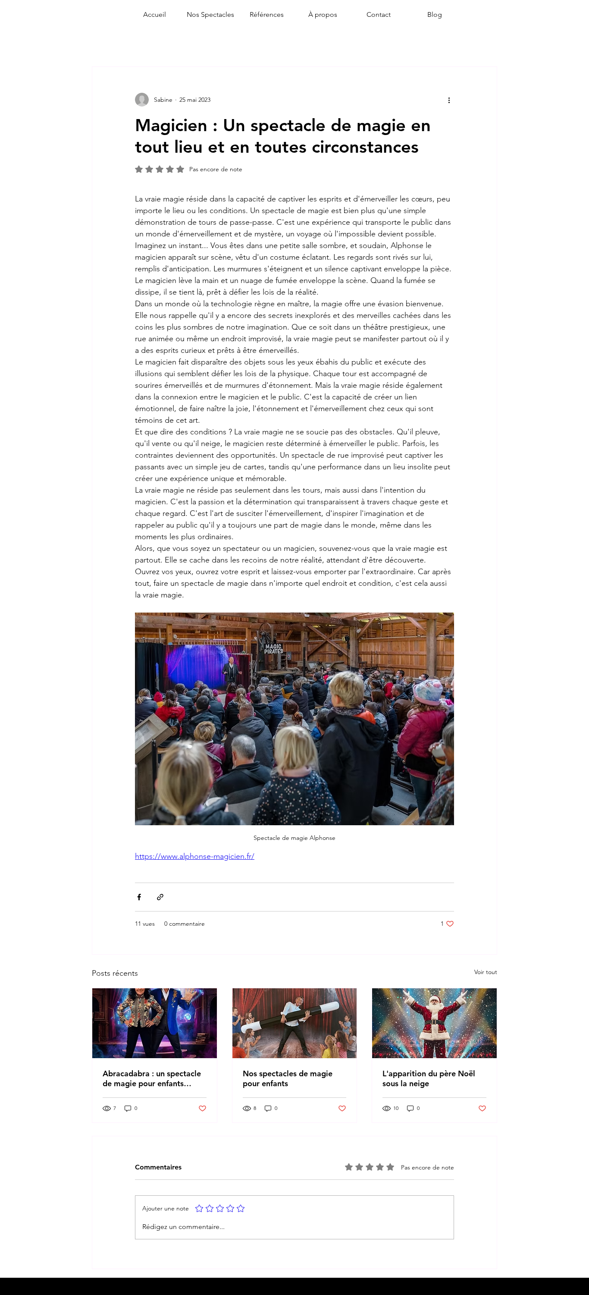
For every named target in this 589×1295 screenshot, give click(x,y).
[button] (210, 14)
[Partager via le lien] (160, 897)
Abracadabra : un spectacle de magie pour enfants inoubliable (152, 1078)
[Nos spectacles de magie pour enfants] (294, 1023)
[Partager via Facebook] (139, 897)
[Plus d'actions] (449, 99)
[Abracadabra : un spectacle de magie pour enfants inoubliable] (154, 1023)
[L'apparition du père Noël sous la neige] (434, 1023)
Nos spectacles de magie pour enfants (287, 1078)
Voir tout (485, 972)
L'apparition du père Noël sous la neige (428, 1078)
